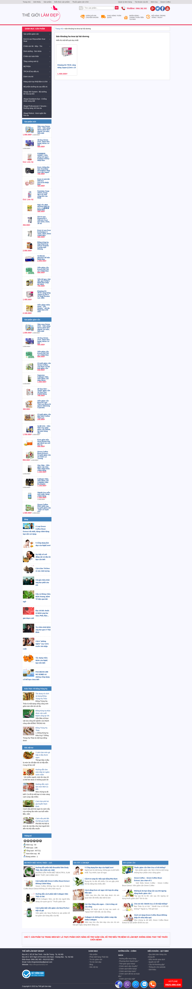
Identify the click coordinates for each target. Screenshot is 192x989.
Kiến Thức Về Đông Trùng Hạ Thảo (35, 691)
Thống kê (28, 836)
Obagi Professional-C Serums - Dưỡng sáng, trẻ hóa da (35, 107)
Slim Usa (154, 2)
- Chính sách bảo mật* (126, 979)
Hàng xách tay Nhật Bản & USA (35, 82)
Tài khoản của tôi (141, 2)
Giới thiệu (37, 2)
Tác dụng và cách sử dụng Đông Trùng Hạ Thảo (42, 696)
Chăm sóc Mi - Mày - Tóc (32, 46)
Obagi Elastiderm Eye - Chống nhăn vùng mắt (35, 100)
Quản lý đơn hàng (125, 2)
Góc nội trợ (28, 748)
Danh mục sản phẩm (35, 29)
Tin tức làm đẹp (95, 962)
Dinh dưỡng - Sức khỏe (32, 51)
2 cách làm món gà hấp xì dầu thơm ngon (43, 755)
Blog (26, 519)
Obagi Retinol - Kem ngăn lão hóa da (34, 114)
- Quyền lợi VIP (153, 962)
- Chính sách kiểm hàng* (127, 969)
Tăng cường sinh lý (30, 61)
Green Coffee (165, 2)
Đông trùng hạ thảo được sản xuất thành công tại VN (43, 713)
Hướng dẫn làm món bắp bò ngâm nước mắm (42, 772)
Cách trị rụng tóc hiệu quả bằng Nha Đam (101, 879)
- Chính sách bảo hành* (127, 971)
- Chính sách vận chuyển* (128, 966)
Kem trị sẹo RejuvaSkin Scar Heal (34, 40)
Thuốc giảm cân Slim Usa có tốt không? (150, 868)
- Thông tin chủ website (156, 967)
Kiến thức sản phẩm (62, 2)
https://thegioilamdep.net (38, 965)
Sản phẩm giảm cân (31, 34)
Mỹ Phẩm (27, 66)
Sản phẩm (47, 2)
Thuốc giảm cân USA (80, 2)
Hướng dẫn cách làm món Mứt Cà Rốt (42, 786)
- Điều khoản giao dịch (156, 959)
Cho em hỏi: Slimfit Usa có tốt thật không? (151, 904)
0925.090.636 (173, 984)
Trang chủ (27, 2)
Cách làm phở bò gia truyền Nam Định (42, 803)
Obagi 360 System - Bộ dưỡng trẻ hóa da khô (35, 93)
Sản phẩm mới (30, 122)
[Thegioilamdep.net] (41, 22)
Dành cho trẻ (28, 77)
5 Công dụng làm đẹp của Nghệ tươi (99, 868)
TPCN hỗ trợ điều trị (31, 72)
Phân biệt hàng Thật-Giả (99, 957)
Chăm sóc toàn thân (31, 56)
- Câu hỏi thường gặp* (156, 965)
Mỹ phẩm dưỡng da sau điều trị (35, 87)
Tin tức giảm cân (96, 959)
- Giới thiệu (152, 970)
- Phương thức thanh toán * (128, 961)
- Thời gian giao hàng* (126, 964)
